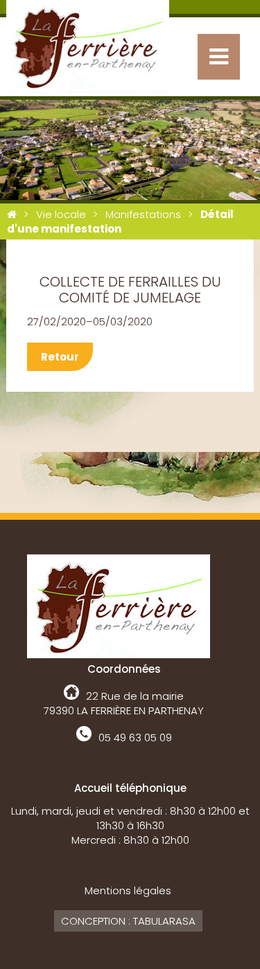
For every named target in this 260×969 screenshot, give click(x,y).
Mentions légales (128, 890)
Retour (60, 357)
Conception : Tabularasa (128, 921)
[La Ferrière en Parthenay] (12, 214)
